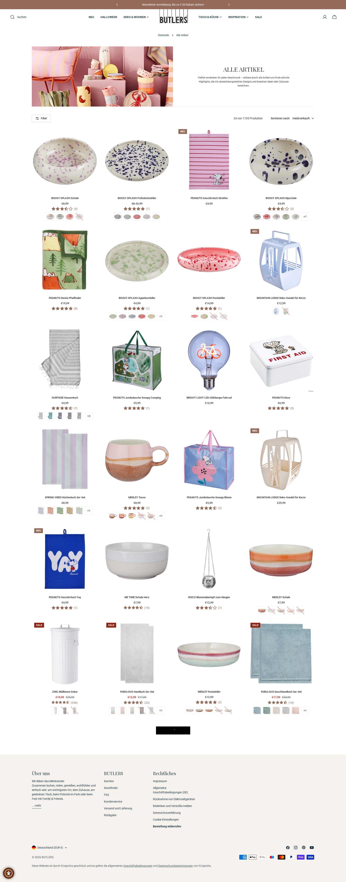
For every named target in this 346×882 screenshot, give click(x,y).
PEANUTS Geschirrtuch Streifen (209, 198)
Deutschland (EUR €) (50, 847)
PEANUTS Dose (281, 397)
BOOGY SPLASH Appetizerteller (137, 297)
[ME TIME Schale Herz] (137, 559)
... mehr (36, 805)
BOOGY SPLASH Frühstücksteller (137, 198)
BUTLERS (47, 857)
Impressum (160, 781)
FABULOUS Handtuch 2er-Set (137, 691)
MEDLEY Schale (281, 597)
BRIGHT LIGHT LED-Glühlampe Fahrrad (209, 397)
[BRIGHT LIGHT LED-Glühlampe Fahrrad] (209, 359)
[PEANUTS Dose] (281, 359)
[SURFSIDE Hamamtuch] (65, 359)
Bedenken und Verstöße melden (172, 806)
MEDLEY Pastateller (209, 691)
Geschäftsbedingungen (137, 865)
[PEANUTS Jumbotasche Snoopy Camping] (137, 359)
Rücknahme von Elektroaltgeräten (174, 799)
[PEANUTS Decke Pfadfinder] (65, 260)
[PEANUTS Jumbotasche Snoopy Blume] (209, 459)
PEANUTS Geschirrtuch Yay (65, 597)
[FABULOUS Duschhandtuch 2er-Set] (281, 653)
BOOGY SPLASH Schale (65, 198)
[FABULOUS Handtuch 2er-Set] (137, 653)
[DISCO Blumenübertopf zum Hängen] (209, 559)
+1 (305, 216)
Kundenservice (113, 801)
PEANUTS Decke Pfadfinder (65, 297)
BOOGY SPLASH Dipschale (281, 198)
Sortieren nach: (280, 118)
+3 (89, 416)
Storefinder (111, 788)
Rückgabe (110, 815)
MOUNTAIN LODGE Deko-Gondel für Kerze (281, 297)
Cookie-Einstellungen (166, 819)
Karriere (109, 781)
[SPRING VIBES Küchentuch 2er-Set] (65, 459)
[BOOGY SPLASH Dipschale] (281, 160)
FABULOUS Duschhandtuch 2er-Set (281, 691)
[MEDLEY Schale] (281, 559)
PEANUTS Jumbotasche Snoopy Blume (209, 497)
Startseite (163, 35)
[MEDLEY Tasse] (137, 459)
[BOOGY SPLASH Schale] (65, 160)
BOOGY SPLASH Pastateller (209, 297)
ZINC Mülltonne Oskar (65, 691)
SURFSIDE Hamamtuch (65, 397)
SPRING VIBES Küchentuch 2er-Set (65, 497)
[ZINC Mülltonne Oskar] (65, 653)
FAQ (106, 794)
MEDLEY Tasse (137, 497)
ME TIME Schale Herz (137, 597)
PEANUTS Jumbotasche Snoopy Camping (137, 397)
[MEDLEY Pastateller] (209, 653)
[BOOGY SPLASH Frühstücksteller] (137, 160)
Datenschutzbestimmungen (175, 865)
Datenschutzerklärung (167, 812)
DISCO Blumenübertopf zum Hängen (209, 597)
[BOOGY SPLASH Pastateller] (209, 260)
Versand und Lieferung (118, 808)
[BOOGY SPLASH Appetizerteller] (137, 260)
